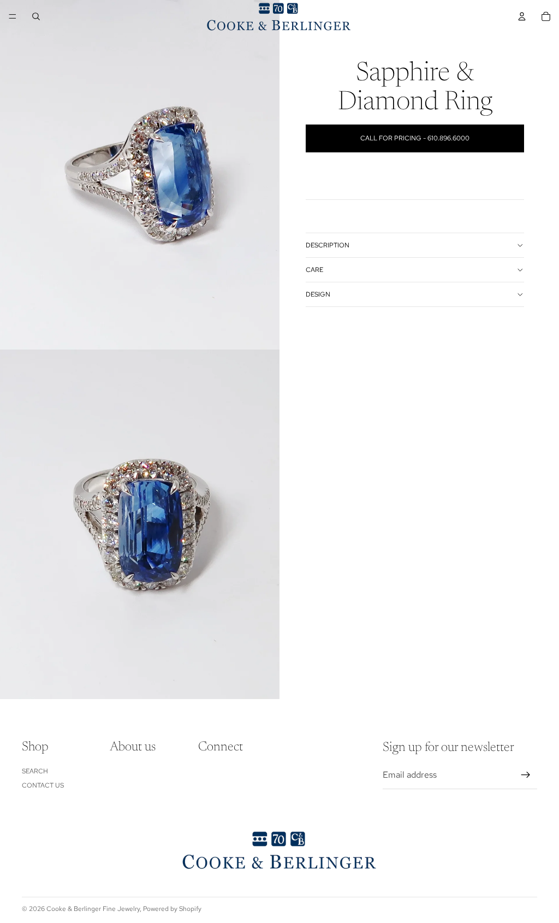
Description (327, 245)
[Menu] (12, 16)
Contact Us (43, 786)
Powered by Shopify (172, 908)
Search (35, 771)
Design (318, 294)
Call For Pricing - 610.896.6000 (414, 138)
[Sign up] (525, 775)
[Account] (522, 16)
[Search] (36, 16)
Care (314, 269)
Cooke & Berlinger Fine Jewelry (93, 908)
